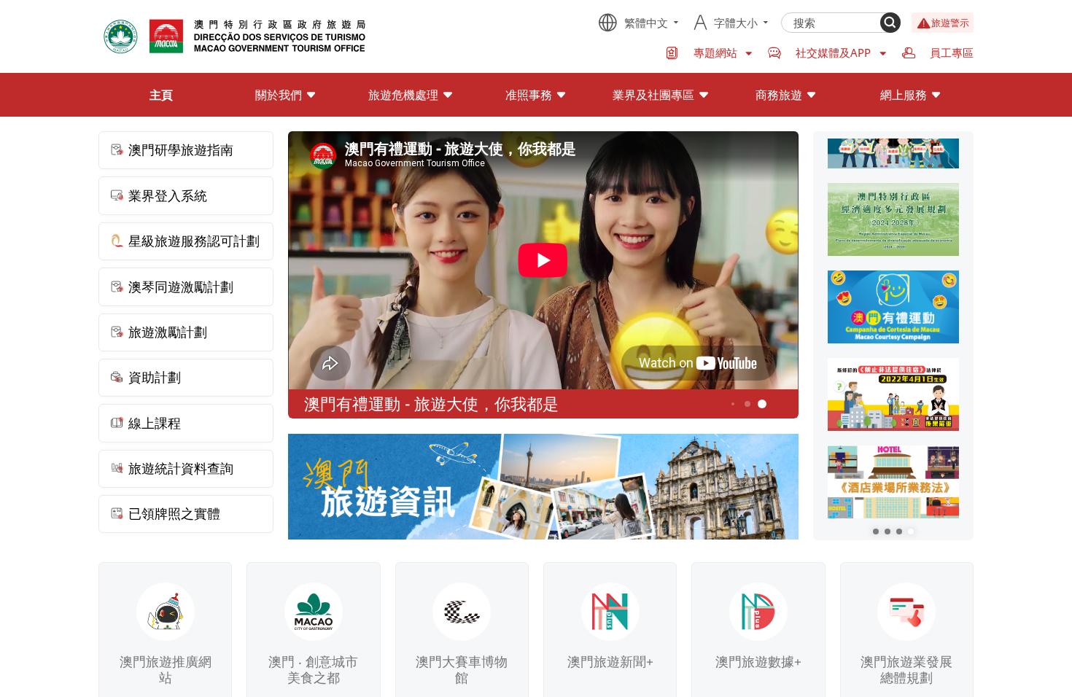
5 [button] (748, 404)
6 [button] (762, 404)
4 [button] (733, 403)
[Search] (890, 22)
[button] (876, 531)
